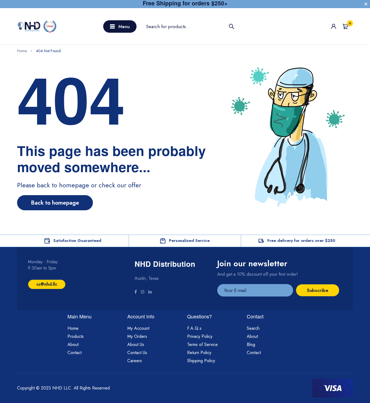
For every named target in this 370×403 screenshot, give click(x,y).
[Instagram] (142, 292)
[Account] (333, 26)
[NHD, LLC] (37, 26)
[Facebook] (136, 292)
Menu (124, 26)
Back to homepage (55, 203)
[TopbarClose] (366, 4)
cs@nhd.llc (46, 284)
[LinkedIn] (150, 292)
